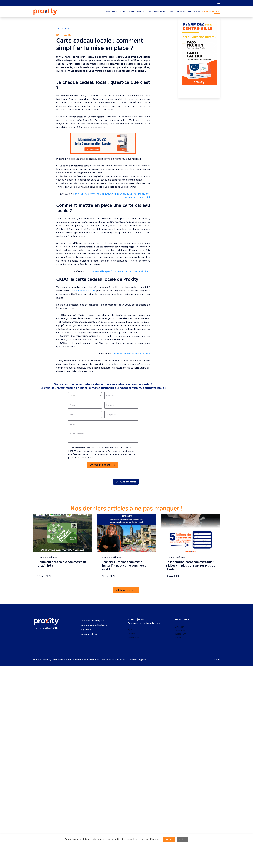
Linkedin (179, 626)
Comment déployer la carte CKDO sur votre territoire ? (119, 271)
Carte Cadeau (111, 364)
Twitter (178, 637)
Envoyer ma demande (101, 465)
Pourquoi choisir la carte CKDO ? (131, 353)
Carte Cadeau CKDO (83, 290)
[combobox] (85, 395)
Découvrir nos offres (126, 481)
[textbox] (85, 395)
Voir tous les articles (126, 590)
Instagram (180, 633)
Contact (132, 633)
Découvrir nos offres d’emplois (145, 623)
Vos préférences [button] (151, 839)
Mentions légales (137, 659)
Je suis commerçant (92, 620)
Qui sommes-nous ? (157, 12)
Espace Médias (89, 634)
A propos (86, 629)
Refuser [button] (183, 839)
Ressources (194, 12)
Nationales (63, 35)
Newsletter (134, 637)
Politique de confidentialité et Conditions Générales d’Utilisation (89, 659)
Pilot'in (216, 659)
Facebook (180, 630)
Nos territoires (178, 12)
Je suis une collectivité (94, 625)
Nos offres (112, 12)
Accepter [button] (169, 839)
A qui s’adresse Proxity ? (132, 12)
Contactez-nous (211, 11)
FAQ (218, 3)
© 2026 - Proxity (42, 659)
